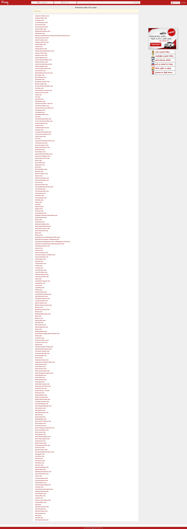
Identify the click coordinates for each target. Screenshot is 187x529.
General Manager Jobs (40, 213)
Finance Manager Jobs (41, 197)
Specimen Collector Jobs (41, 449)
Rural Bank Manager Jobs (41, 403)
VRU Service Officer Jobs (41, 511)
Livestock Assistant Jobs (41, 300)
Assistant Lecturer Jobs (41, 55)
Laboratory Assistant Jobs (41, 274)
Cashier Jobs (38, 94)
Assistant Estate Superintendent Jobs (44, 51)
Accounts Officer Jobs (40, 29)
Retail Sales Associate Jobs (42, 401)
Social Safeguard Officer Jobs (42, 445)
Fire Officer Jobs (39, 200)
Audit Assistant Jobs (40, 70)
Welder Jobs (38, 515)
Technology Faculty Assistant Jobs (44, 489)
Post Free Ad (176, 3)
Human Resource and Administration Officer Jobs (47, 237)
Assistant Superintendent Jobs (43, 68)
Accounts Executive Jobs (41, 27)
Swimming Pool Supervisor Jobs (43, 471)
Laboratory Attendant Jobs (42, 276)
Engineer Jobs (38, 176)
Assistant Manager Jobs (41, 57)
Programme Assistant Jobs (42, 360)
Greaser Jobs (38, 219)
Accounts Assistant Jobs (41, 22)
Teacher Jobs (38, 476)
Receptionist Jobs (39, 392)
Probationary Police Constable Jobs (44, 346)
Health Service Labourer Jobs (42, 228)
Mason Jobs (38, 316)
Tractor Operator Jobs (40, 493)
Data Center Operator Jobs (41, 145)
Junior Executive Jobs (40, 270)
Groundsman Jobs (39, 222)
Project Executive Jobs (41, 368)
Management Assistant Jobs (42, 309)
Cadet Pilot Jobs (39, 88)
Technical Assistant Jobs (41, 478)
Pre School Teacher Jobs (41, 342)
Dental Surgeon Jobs (40, 151)
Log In (184, 2)
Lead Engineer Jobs (40, 283)
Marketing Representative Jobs (43, 314)
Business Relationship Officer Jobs (44, 86)
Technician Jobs (39, 487)
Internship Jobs (39, 261)
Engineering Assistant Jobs (42, 178)
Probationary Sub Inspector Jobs (43, 349)
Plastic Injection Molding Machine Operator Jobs (47, 333)
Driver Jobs (38, 167)
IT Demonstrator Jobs (40, 263)
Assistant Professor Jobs (41, 62)
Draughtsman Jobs (40, 165)
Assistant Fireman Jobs (41, 53)
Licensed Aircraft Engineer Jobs (43, 294)
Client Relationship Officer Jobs (43, 119)
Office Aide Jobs (39, 322)
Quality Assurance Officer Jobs (43, 386)
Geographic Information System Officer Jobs (46, 215)
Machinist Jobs (39, 307)
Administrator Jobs (40, 33)
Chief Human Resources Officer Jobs (44, 108)
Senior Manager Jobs (40, 434)
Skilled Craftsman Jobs (41, 443)
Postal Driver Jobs (39, 338)
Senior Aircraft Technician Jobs (43, 421)
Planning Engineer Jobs (41, 331)
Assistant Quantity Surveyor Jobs (43, 64)
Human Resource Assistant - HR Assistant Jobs (47, 239)
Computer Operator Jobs (41, 123)
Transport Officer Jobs (40, 502)
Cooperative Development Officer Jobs (44, 140)
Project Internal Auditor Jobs (42, 371)
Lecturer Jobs (38, 285)
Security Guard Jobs (40, 417)
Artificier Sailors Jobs (40, 44)
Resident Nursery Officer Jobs (42, 399)
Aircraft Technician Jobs (41, 40)
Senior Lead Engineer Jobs (42, 430)
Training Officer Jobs (40, 495)
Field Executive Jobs (40, 193)
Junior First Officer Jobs (41, 272)
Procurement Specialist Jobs (42, 353)
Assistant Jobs (39, 46)
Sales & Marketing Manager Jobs (43, 406)
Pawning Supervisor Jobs (41, 327)
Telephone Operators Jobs (41, 491)
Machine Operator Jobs (41, 303)
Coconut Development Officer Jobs (44, 121)
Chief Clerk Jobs (39, 99)
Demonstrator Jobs (40, 149)
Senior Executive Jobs (40, 425)
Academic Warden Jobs (41, 18)
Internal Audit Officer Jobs (41, 257)
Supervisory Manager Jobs (42, 467)
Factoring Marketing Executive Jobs (44, 186)
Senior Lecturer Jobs (40, 432)
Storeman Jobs (39, 458)
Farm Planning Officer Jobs (42, 191)
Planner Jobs (38, 329)
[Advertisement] (163, 17)
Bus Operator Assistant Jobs (42, 81)
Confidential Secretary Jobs (42, 127)
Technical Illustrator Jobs (41, 480)
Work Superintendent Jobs (42, 520)
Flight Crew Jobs (39, 206)
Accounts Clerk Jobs (40, 24)
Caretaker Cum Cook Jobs (41, 92)
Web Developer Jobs (40, 513)
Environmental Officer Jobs (42, 180)
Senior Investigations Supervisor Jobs (44, 427)
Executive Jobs (39, 182)
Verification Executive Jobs (42, 506)
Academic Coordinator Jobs (42, 16)
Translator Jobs (39, 498)
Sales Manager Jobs (40, 410)
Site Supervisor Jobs (40, 441)
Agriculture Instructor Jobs (42, 37)
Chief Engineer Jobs (40, 101)
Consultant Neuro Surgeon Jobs (43, 132)
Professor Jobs (39, 357)
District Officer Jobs (40, 162)
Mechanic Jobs (39, 318)
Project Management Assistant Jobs (44, 373)
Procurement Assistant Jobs (42, 351)
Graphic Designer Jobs (41, 217)
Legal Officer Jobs (39, 287)
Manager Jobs (38, 311)
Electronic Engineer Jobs (41, 173)
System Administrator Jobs (42, 473)
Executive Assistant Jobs (41, 184)
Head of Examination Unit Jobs (43, 226)
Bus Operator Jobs (40, 79)
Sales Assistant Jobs (40, 408)
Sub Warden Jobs (39, 463)
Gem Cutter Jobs (39, 211)
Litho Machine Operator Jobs (42, 298)
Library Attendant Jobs (41, 292)
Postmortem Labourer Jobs (42, 340)
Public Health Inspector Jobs (42, 384)
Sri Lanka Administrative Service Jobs (44, 452)
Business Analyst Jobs (41, 84)
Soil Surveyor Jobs (40, 447)
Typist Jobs (38, 504)
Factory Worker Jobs (40, 189)
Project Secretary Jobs (40, 379)
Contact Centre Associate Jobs (43, 134)
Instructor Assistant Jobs (41, 252)
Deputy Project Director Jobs (42, 158)
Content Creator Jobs (40, 136)
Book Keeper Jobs (39, 75)
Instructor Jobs (39, 250)
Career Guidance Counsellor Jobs (43, 90)
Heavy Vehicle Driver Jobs (41, 230)
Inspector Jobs (39, 248)
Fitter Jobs (38, 204)
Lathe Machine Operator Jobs (42, 281)
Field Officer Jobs (39, 195)
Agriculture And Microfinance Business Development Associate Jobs (52, 35)
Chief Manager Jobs (40, 110)
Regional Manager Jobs (41, 395)
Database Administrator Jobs (42, 147)
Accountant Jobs (39, 20)
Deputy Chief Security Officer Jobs (43, 154)
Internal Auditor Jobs (40, 259)
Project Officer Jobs (40, 377)
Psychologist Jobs (39, 381)
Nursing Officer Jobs (40, 320)
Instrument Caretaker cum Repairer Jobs (45, 254)
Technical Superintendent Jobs (43, 484)
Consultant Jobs (39, 130)
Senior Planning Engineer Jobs (43, 436)
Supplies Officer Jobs (40, 469)
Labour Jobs (38, 279)
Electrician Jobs (39, 171)
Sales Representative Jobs (41, 412)
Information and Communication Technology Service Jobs (49, 243)
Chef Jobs (37, 97)
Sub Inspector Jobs (40, 460)
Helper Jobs (38, 233)
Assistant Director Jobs (41, 48)
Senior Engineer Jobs (40, 423)
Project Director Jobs (40, 366)
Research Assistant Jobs (41, 397)
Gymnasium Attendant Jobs (42, 224)
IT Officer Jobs (38, 265)
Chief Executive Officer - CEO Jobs (43, 103)
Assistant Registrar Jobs (41, 66)
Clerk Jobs (37, 116)
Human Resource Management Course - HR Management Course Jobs (52, 241)
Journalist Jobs (39, 268)
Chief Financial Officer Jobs (42, 105)
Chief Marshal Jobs (40, 112)
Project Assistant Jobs (40, 364)
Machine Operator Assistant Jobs (43, 305)
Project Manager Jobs (40, 375)
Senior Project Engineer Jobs (42, 438)
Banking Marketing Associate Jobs (44, 73)
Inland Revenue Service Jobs (42, 246)
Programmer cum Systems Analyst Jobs (45, 362)
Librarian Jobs (38, 289)
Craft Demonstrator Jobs (41, 143)
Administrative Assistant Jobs (42, 31)
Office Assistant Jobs (40, 324)
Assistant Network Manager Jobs (43, 59)
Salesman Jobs (39, 414)
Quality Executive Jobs (41, 388)
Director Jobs (38, 160)
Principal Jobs (38, 344)
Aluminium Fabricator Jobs (42, 42)
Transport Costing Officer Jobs (43, 500)
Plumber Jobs (38, 335)
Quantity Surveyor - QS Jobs (42, 390)
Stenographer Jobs (40, 454)
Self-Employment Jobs (40, 419)
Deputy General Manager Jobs (42, 156)
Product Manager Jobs (40, 355)
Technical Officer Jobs (40, 482)
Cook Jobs (38, 138)
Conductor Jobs (39, 125)
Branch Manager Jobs (40, 77)
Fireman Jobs (38, 202)
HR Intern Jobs (39, 235)
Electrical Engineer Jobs (41, 169)
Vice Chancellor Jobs (40, 509)
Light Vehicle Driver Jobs (41, 296)
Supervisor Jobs (39, 465)
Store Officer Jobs (39, 456)
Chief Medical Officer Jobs (41, 114)
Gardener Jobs (39, 208)
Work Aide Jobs (39, 517)
